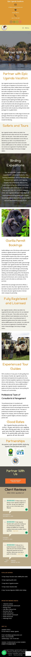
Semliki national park (8, 613)
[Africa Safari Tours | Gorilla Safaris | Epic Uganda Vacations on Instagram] (20, 22)
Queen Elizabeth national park (10, 614)
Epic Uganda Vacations (17, 650)
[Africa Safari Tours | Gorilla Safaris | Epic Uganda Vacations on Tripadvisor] (14, 22)
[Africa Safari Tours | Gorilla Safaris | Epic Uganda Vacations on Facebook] (11, 22)
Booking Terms (16, 651)
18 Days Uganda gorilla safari (9, 580)
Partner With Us (15, 12)
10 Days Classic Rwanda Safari (9, 586)
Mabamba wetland (8, 604)
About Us (10, 651)
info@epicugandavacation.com (15, 7)
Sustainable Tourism (17, 653)
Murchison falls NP (7, 611)
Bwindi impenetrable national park (11, 605)
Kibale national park (8, 616)
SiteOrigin (20, 655)
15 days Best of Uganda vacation (10, 583)
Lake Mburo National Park (9, 609)
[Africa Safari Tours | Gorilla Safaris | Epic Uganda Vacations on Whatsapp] (17, 22)
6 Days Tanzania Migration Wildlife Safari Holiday (14, 590)
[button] (4, 652)
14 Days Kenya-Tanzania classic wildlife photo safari (15, 576)
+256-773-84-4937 (15, 18)
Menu (27, 28)
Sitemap (10, 653)
